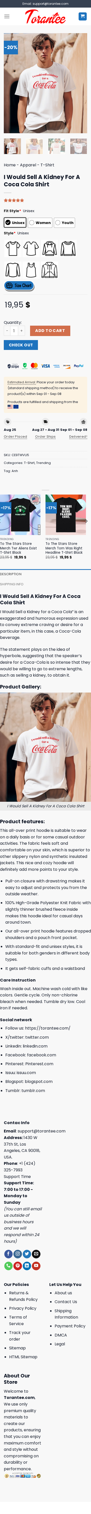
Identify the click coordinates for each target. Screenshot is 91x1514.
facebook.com (41, 1055)
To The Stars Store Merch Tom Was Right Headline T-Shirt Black (64, 548)
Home (10, 165)
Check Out (21, 345)
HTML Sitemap (23, 1357)
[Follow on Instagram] (17, 1254)
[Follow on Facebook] (8, 1254)
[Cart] (83, 16)
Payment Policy (70, 1326)
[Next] (79, 83)
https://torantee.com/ (48, 1028)
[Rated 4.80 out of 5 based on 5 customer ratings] (45, 200)
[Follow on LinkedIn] (27, 1266)
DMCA (61, 1335)
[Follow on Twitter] (27, 1254)
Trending (43, 463)
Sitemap (17, 1348)
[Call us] (8, 1266)
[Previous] (11, 83)
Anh (15, 471)
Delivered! (78, 436)
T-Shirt (47, 165)
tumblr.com (33, 1091)
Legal (60, 1344)
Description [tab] (10, 574)
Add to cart (50, 330)
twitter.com (37, 1037)
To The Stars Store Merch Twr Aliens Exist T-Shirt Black (18, 548)
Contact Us (66, 1302)
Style (10, 233)
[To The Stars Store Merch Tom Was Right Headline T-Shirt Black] (66, 515)
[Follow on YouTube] (36, 1266)
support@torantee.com (41, 1131)
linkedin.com (35, 1046)
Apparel (28, 165)
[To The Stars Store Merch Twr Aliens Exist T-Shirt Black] (20, 515)
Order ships (45, 436)
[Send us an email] (36, 1254)
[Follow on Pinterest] (17, 1266)
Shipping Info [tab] (12, 584)
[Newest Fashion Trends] (46, 16)
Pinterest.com (39, 1064)
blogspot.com (39, 1081)
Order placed (15, 436)
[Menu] (7, 16)
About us (63, 1293)
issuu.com (26, 1073)
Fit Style (12, 210)
